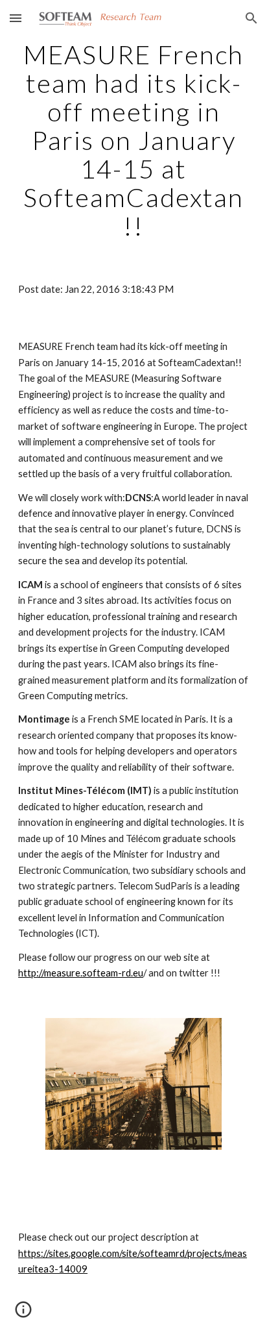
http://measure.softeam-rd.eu (80, 972)
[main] (133, 140)
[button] (15, 18)
